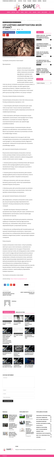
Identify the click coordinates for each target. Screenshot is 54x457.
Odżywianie (39, 39)
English (44, 1)
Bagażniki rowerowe (41, 421)
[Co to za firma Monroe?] (18, 318)
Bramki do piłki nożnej (41, 427)
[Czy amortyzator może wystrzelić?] (30, 348)
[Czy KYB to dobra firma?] (7, 318)
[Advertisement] (27, 17)
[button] (49, 12)
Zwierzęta (39, 56)
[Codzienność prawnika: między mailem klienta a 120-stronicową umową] (5, 425)
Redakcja (7, 29)
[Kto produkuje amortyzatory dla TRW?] (30, 330)
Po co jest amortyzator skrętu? (28, 324)
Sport (26, 12)
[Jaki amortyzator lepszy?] (7, 348)
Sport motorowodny (7, 22)
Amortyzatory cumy (17, 22)
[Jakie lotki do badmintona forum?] (22, 416)
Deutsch (20, 1)
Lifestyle (13, 12)
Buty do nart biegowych (42, 419)
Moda (17, 12)
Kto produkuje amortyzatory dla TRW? (29, 337)
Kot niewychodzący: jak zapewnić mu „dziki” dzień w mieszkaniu (43, 62)
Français (34, 1)
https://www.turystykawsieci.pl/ (19, 279)
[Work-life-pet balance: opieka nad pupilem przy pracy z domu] (5, 433)
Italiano (29, 1)
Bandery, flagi (39, 431)
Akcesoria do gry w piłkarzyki (43, 433)
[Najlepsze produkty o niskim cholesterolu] (22, 422)
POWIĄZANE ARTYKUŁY (8, 312)
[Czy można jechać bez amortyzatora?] (7, 361)
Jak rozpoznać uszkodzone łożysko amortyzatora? (8, 294)
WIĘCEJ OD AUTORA (20, 312)
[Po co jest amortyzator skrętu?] (30, 318)
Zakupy (38, 12)
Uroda (22, 12)
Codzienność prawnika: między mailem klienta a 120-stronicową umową (43, 45)
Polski (24, 1)
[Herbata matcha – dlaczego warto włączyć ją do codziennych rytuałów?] (5, 416)
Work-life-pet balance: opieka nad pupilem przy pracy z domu (42, 53)
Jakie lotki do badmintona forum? (29, 416)
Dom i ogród (44, 12)
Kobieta (8, 12)
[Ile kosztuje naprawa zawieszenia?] (18, 348)
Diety (30, 12)
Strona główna (5, 20)
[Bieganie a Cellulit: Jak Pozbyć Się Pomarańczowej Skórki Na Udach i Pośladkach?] (22, 430)
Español (39, 1)
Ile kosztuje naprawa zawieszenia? (17, 354)
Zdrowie (34, 12)
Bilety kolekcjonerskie (41, 429)
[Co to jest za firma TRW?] (18, 330)
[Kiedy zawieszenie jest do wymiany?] (30, 361)
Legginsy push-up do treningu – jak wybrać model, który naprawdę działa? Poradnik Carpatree (43, 70)
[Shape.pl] (27, 6)
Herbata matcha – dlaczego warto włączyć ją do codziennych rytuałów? (43, 37)
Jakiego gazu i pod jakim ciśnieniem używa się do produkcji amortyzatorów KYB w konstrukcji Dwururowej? (7, 339)
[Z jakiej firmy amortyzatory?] (18, 361)
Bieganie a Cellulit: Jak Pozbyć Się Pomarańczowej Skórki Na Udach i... (30, 431)
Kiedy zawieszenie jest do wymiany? (28, 293)
